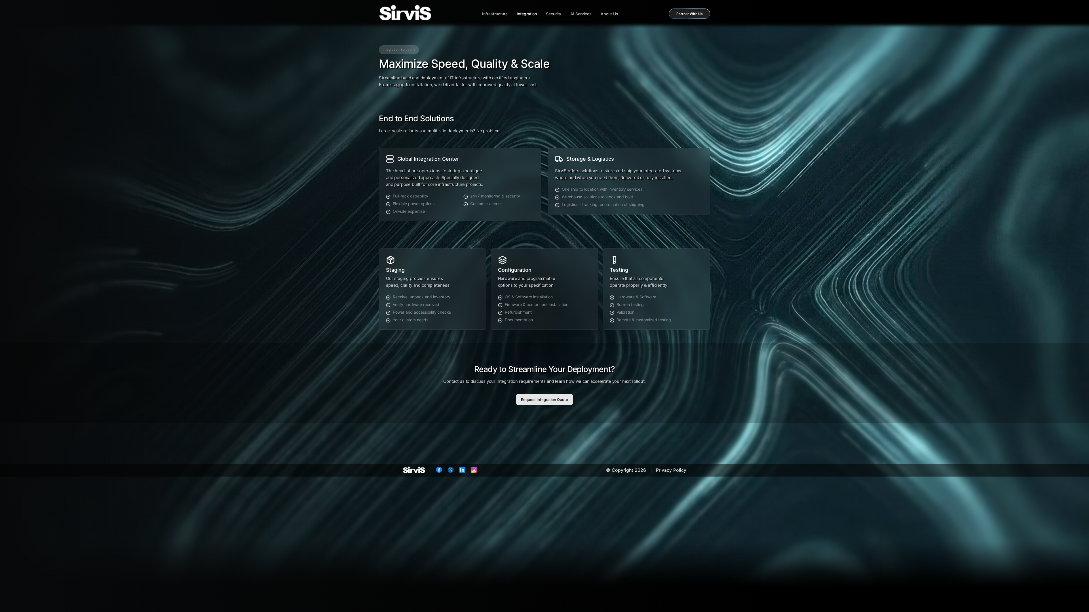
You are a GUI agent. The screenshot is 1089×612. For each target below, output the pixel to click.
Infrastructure (495, 13)
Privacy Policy (671, 470)
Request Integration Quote (544, 399)
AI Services (581, 13)
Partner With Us (689, 14)
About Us (609, 13)
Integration (527, 13)
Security (553, 13)
